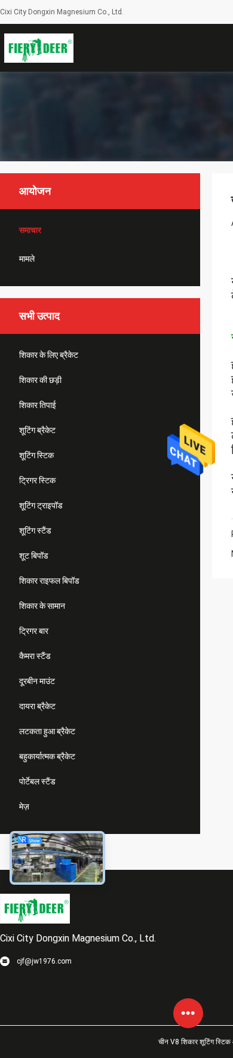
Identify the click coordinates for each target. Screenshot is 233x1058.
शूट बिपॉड (33, 555)
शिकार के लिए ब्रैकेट (48, 355)
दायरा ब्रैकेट (37, 706)
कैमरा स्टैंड (35, 656)
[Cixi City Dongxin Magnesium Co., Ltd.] (39, 48)
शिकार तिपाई (37, 405)
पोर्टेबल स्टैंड (37, 781)
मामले (27, 258)
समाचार (30, 230)
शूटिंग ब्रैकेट (37, 430)
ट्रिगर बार (33, 631)
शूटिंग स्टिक (36, 455)
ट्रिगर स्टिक (37, 480)
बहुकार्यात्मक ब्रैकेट (47, 756)
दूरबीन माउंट (37, 681)
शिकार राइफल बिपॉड (49, 580)
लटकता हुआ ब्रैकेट (47, 731)
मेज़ (24, 806)
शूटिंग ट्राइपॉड (41, 505)
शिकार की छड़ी (40, 380)
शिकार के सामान (42, 606)
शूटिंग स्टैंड (35, 530)
